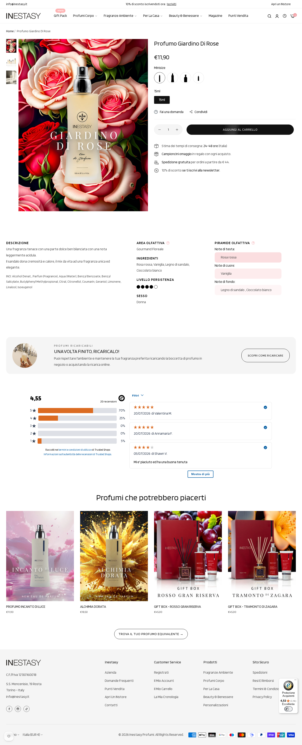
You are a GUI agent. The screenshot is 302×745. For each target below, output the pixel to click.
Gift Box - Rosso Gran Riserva (177, 606)
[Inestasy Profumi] (23, 16)
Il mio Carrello (163, 689)
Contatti (111, 705)
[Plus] (177, 129)
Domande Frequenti (119, 681)
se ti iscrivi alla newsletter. (201, 170)
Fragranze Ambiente (218, 672)
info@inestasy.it (17, 697)
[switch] (288, 708)
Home (10, 31)
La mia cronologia (166, 697)
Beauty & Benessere (218, 697)
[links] (10, 708)
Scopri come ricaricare (265, 355)
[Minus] (159, 129)
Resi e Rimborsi (263, 681)
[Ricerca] (269, 16)
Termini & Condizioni (267, 689)
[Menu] (295, 680)
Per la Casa (211, 689)
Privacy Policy (262, 697)
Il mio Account (164, 681)
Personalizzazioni (215, 705)
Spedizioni (260, 672)
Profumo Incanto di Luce (25, 606)
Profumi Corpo (213, 681)
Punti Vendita (114, 689)
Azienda (110, 672)
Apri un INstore (116, 697)
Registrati (161, 672)
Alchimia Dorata (93, 606)
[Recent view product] (284, 16)
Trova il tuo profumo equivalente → (151, 634)
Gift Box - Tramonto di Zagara (252, 606)
